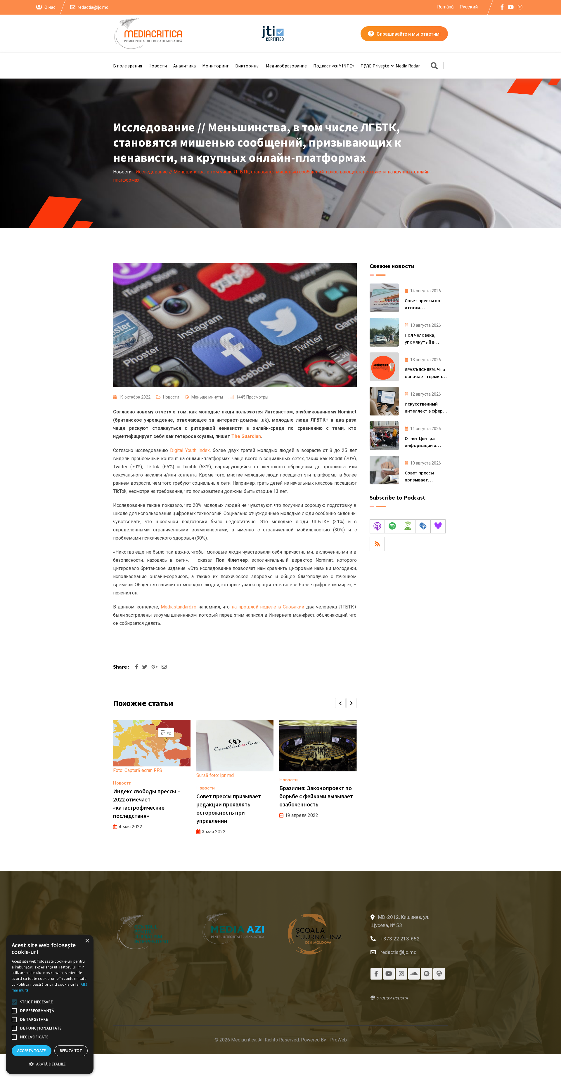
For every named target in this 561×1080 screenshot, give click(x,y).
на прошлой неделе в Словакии (268, 607)
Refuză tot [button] (71, 1050)
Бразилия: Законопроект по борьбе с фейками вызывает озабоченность (316, 796)
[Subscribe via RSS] (377, 544)
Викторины (247, 66)
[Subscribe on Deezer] (438, 526)
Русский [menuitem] (469, 6)
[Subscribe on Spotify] (392, 526)
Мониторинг (215, 66)
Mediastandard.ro (178, 607)
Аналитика (184, 66)
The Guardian (246, 436)
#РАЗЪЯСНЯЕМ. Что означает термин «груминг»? (425, 376)
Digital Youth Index (190, 450)
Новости (157, 66)
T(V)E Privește (375, 66)
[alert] (50, 1004)
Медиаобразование (286, 66)
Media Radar (408, 66)
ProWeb (338, 1040)
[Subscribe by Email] (422, 526)
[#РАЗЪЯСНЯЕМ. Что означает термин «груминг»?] (384, 366)
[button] (340, 703)
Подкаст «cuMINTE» (333, 66)
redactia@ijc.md (93, 7)
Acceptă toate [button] (31, 1050)
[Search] (434, 66)
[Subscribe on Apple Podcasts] (377, 526)
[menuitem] (445, 7)
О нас (50, 7)
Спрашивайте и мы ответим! (408, 34)
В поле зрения (127, 66)
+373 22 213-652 (400, 939)
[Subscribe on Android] (407, 526)
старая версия (391, 998)
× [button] (87, 941)
